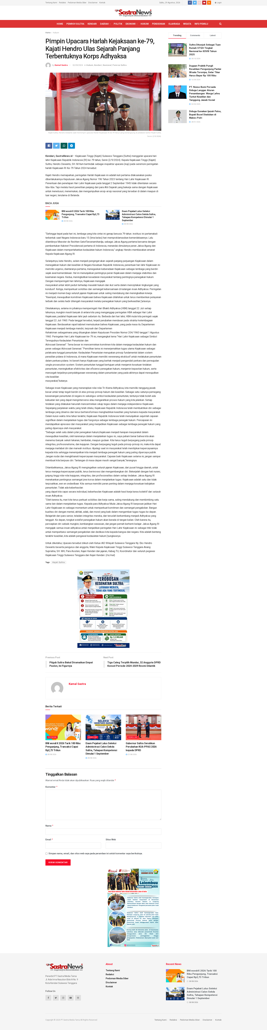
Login (219, 3)
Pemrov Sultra (75, 24)
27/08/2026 (132, 754)
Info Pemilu (201, 24)
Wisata (187, 24)
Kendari (92, 24)
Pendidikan (158, 24)
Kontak (102, 3)
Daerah (104, 24)
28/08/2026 (67, 221)
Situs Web (111, 839)
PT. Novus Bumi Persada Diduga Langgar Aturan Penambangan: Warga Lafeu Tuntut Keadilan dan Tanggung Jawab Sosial (204, 93)
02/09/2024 (78, 65)
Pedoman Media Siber (77, 3)
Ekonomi (131, 24)
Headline (92, 737)
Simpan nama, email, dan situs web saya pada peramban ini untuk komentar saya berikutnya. (96, 853)
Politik (118, 24)
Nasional (107, 65)
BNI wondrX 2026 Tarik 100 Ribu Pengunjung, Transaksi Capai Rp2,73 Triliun (80, 214)
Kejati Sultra (59, 562)
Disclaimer (92, 3)
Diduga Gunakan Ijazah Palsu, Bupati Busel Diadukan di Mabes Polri (205, 114)
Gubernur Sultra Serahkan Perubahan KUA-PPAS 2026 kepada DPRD (141, 747)
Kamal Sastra (61, 65)
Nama (49, 825)
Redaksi (62, 3)
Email (49, 839)
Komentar (51, 786)
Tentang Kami (51, 3)
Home (60, 24)
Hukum (145, 24)
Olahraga (174, 24)
